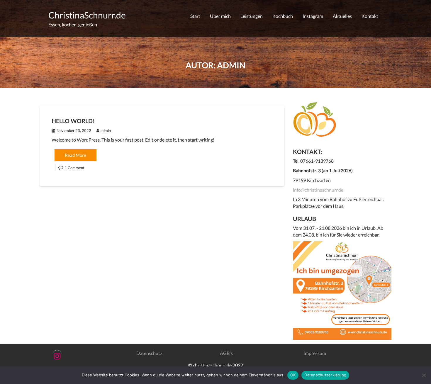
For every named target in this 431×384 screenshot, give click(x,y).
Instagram (313, 16)
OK (293, 375)
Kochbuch (282, 16)
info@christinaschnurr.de (318, 190)
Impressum (314, 353)
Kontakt (370, 16)
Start (195, 16)
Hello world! (73, 120)
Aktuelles (342, 16)
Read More (75, 155)
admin (106, 130)
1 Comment (74, 167)
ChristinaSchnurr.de (87, 15)
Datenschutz (149, 353)
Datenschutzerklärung (325, 375)
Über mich (220, 16)
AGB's (226, 353)
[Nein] (424, 375)
